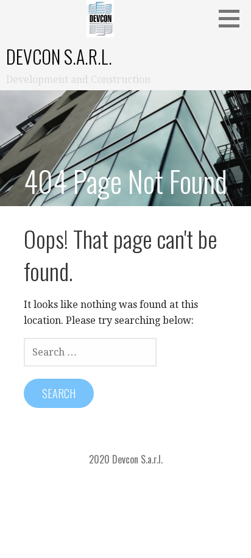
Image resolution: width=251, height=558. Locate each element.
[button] (233, 18)
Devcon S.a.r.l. (59, 56)
